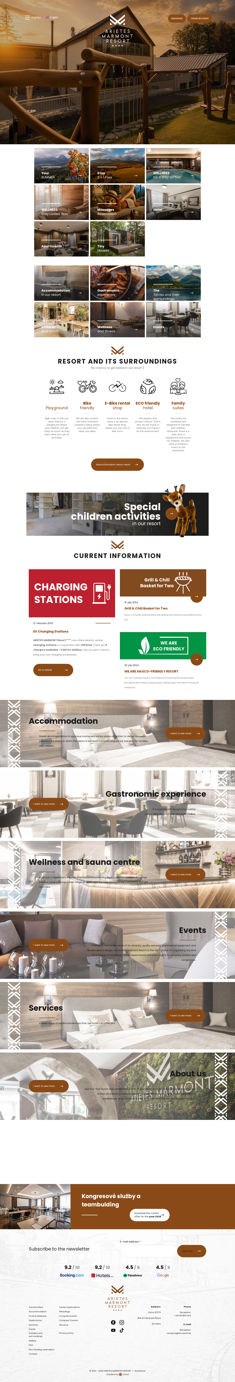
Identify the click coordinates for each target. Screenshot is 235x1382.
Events (32, 1329)
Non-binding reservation (41, 1349)
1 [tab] (117, 139)
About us (63, 1324)
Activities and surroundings (36, 1335)
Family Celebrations (69, 1307)
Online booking (200, 18)
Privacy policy (66, 1333)
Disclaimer (140, 1370)
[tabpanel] (117, 72)
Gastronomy (35, 1320)
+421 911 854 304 (182, 1315)
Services (33, 1324)
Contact (33, 1353)
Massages (177, 18)
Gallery (32, 1340)
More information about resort (113, 464)
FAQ (31, 1345)
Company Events (68, 1316)
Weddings (64, 1311)
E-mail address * (130, 1241)
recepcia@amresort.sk (179, 1333)
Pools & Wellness (38, 1316)
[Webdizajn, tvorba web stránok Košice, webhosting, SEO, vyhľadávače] (124, 1374)
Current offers (36, 1307)
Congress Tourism (68, 1320)
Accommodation (38, 1311)
